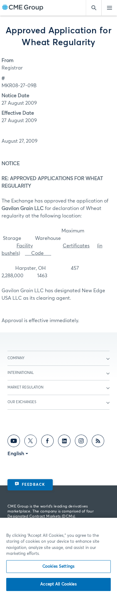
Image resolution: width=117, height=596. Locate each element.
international (20, 372)
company (16, 358)
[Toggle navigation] (109, 8)
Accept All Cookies (58, 584)
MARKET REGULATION (25, 387)
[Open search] (93, 8)
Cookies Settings (58, 567)
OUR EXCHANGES (21, 402)
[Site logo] (23, 7)
